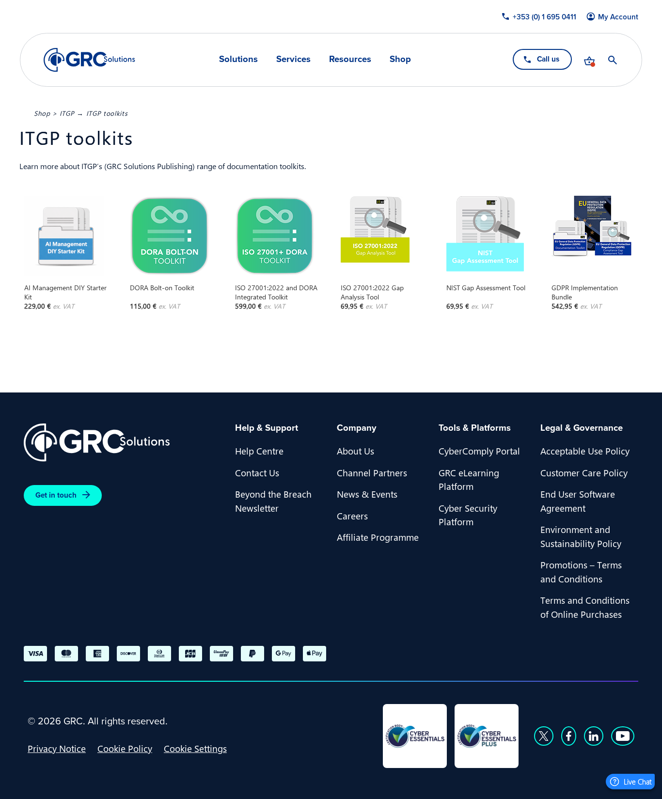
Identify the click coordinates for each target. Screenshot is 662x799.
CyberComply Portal (479, 450)
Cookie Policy (124, 748)
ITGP (67, 113)
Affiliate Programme (378, 537)
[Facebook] (568, 736)
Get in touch (56, 495)
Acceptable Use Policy (585, 450)
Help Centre (259, 450)
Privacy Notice (57, 748)
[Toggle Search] (612, 60)
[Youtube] (622, 736)
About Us (355, 450)
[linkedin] (593, 736)
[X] (543, 736)
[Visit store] (589, 60)
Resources (350, 59)
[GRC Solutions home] (123, 442)
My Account (618, 17)
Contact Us (257, 472)
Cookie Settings (195, 748)
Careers (352, 515)
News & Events (367, 493)
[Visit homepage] (89, 60)
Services (293, 59)
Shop (400, 59)
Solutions (238, 59)
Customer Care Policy (584, 472)
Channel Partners (372, 472)
